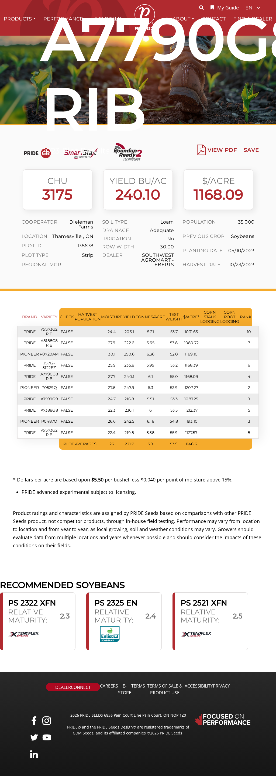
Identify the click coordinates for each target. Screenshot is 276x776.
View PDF (222, 150)
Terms (138, 686)
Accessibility (199, 686)
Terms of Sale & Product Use (164, 689)
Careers (109, 686)
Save (251, 150)
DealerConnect (73, 687)
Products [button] (18, 19)
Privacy (221, 686)
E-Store (124, 689)
